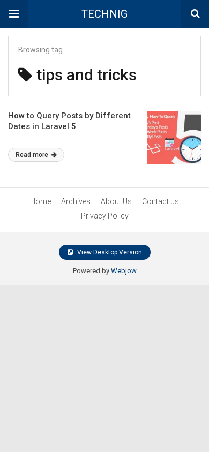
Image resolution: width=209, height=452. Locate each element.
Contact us (160, 201)
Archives (76, 201)
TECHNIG (104, 13)
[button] (14, 14)
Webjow (124, 271)
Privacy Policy (105, 216)
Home (40, 201)
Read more (33, 155)
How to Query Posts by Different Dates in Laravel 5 (69, 121)
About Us (116, 201)
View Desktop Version (109, 252)
